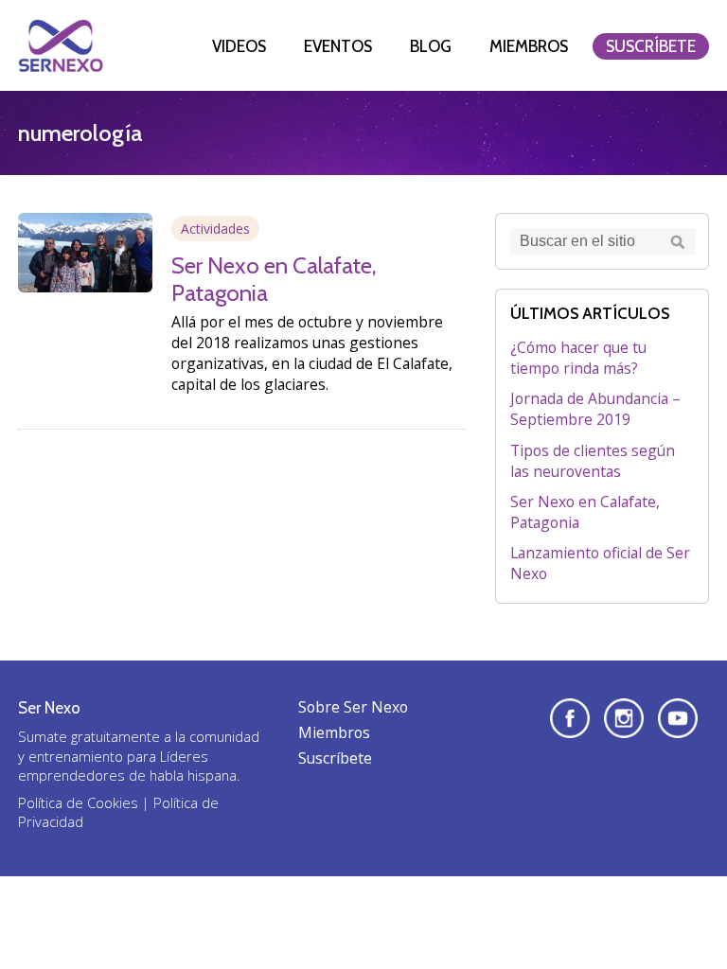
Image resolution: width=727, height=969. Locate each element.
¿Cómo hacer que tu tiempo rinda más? (578, 358)
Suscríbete (651, 46)
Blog (431, 46)
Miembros (528, 46)
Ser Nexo (60, 45)
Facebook (570, 718)
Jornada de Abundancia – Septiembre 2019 (595, 409)
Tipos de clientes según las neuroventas (592, 461)
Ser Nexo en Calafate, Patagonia (585, 512)
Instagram (624, 718)
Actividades (215, 229)
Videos (239, 46)
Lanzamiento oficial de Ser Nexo (600, 563)
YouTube (678, 718)
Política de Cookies (78, 802)
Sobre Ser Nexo (353, 706)
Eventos (338, 46)
